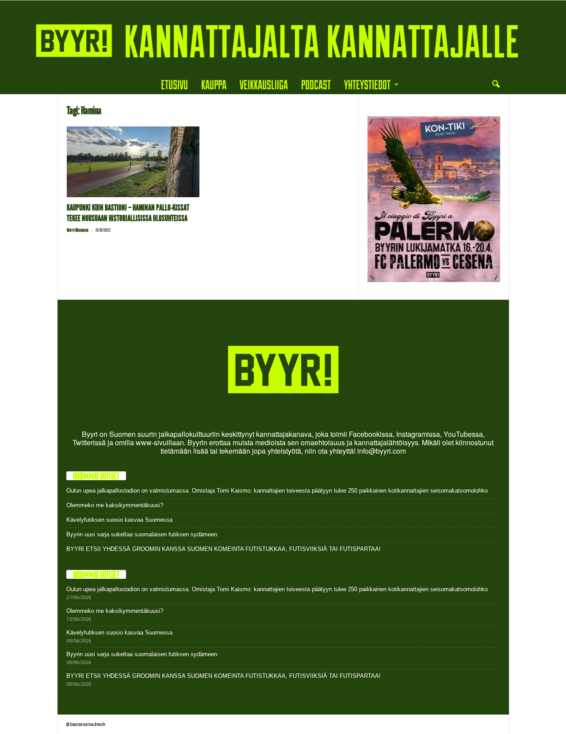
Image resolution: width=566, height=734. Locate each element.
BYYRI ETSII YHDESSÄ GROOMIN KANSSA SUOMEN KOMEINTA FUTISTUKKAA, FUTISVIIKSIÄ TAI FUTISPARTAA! (223, 549)
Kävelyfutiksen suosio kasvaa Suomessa (119, 519)
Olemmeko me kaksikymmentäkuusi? (114, 505)
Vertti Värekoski (77, 230)
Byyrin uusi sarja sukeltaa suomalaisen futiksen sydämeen (141, 534)
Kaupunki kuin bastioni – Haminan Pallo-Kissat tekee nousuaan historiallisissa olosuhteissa (128, 213)
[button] (495, 84)
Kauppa (213, 84)
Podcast (316, 84)
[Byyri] (283, 37)
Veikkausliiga (264, 84)
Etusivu (174, 84)
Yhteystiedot (367, 84)
